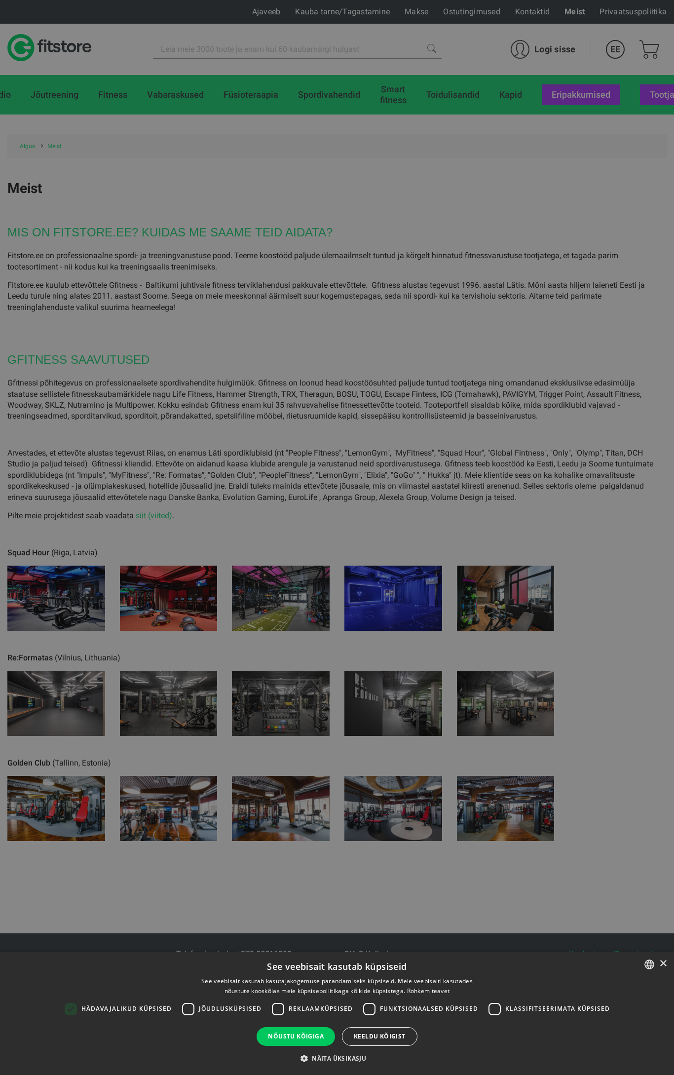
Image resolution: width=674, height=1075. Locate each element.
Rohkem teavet (428, 991)
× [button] (663, 963)
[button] (337, 1058)
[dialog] (337, 537)
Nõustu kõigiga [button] (296, 1036)
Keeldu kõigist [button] (380, 1036)
